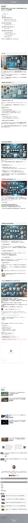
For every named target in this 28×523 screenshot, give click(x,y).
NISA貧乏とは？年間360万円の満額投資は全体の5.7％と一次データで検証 (16, 458)
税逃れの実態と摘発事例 (7, 23)
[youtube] (13, 475)
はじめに (4, 16)
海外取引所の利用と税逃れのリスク (9, 26)
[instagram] (11, 475)
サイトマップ (3, 517)
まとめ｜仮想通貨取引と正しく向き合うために (11, 38)
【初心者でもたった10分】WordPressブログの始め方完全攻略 (14, 495)
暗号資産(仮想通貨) (4, 387)
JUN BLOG (14, 2)
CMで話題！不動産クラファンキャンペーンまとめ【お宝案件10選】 (15, 505)
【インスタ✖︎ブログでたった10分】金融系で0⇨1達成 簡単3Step (15, 499)
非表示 (7, 13)
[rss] (15, 475)
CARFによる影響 (6, 28)
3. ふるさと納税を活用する (8, 35)
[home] (18, 475)
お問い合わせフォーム (4, 518)
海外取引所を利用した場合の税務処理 (10, 20)
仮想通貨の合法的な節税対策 (8, 30)
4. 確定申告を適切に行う (8, 36)
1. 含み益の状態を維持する (8, 32)
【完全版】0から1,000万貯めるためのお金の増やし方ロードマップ (15, 502)
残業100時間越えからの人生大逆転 (14, 519)
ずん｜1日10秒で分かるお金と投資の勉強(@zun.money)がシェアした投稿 (11, 362)
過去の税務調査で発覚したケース (9, 24)
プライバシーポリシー (4, 516)
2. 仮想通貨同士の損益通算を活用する (10, 33)
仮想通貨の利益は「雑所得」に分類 (10, 19)
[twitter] (10, 475)
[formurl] (16, 475)
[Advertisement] (14, 47)
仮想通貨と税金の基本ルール (8, 17)
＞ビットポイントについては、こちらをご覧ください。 (10, 314)
